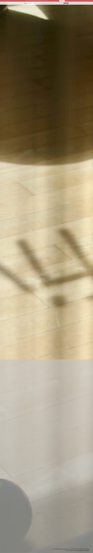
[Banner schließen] (67, 0)
